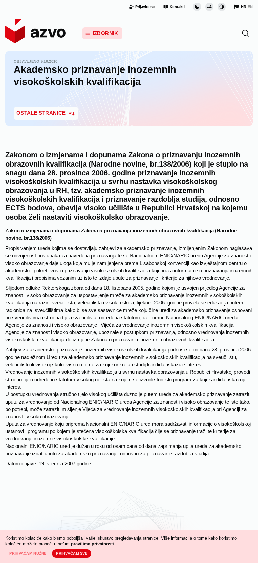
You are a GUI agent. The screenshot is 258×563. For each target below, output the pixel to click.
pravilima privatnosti (92, 543)
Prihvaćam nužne (27, 553)
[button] (245, 33)
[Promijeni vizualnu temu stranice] (197, 7)
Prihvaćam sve (71, 553)
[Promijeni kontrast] (222, 7)
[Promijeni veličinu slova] (209, 7)
